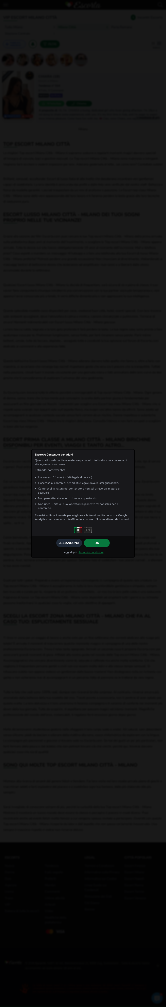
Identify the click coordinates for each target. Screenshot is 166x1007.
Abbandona (69, 543)
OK (97, 543)
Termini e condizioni (91, 552)
